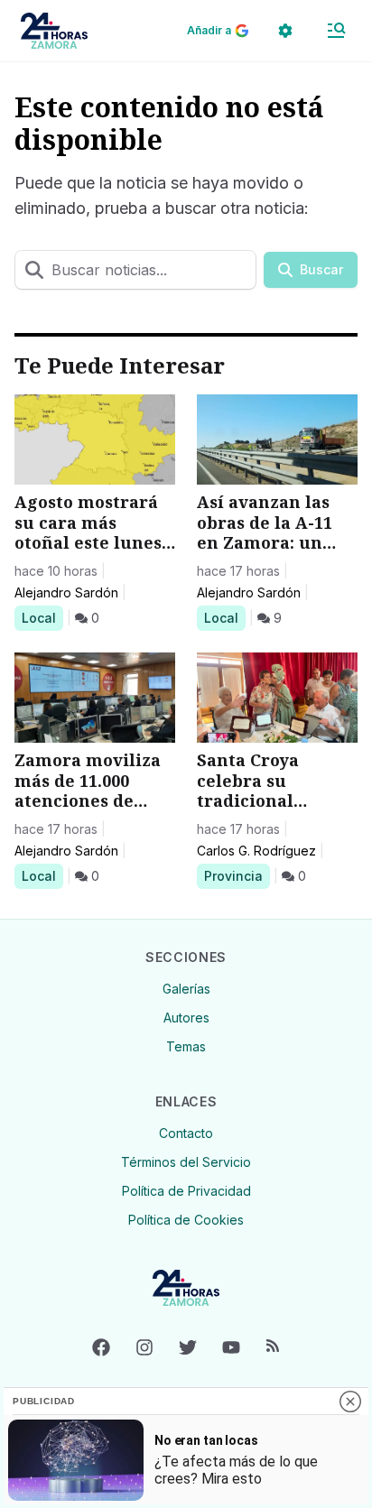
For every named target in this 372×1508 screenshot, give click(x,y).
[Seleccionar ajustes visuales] (285, 31)
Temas (186, 1046)
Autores (186, 1017)
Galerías (186, 988)
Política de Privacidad (186, 1190)
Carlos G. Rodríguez (256, 850)
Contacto (186, 1133)
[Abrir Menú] (336, 30)
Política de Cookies (186, 1219)
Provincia (236, 875)
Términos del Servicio (186, 1162)
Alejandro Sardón (66, 592)
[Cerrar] (350, 1401)
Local (42, 617)
